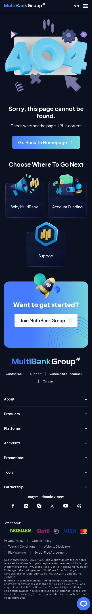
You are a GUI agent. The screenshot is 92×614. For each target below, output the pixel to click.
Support (36, 374)
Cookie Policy (41, 540)
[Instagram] (39, 506)
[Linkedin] (26, 506)
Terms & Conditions (22, 546)
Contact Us (14, 374)
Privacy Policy (13, 540)
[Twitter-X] (52, 506)
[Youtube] (66, 506)
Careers (48, 381)
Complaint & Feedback (66, 374)
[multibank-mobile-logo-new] (24, 6)
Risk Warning (17, 552)
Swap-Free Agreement (50, 552)
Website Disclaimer (57, 546)
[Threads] (79, 506)
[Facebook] (13, 506)
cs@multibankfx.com (46, 497)
